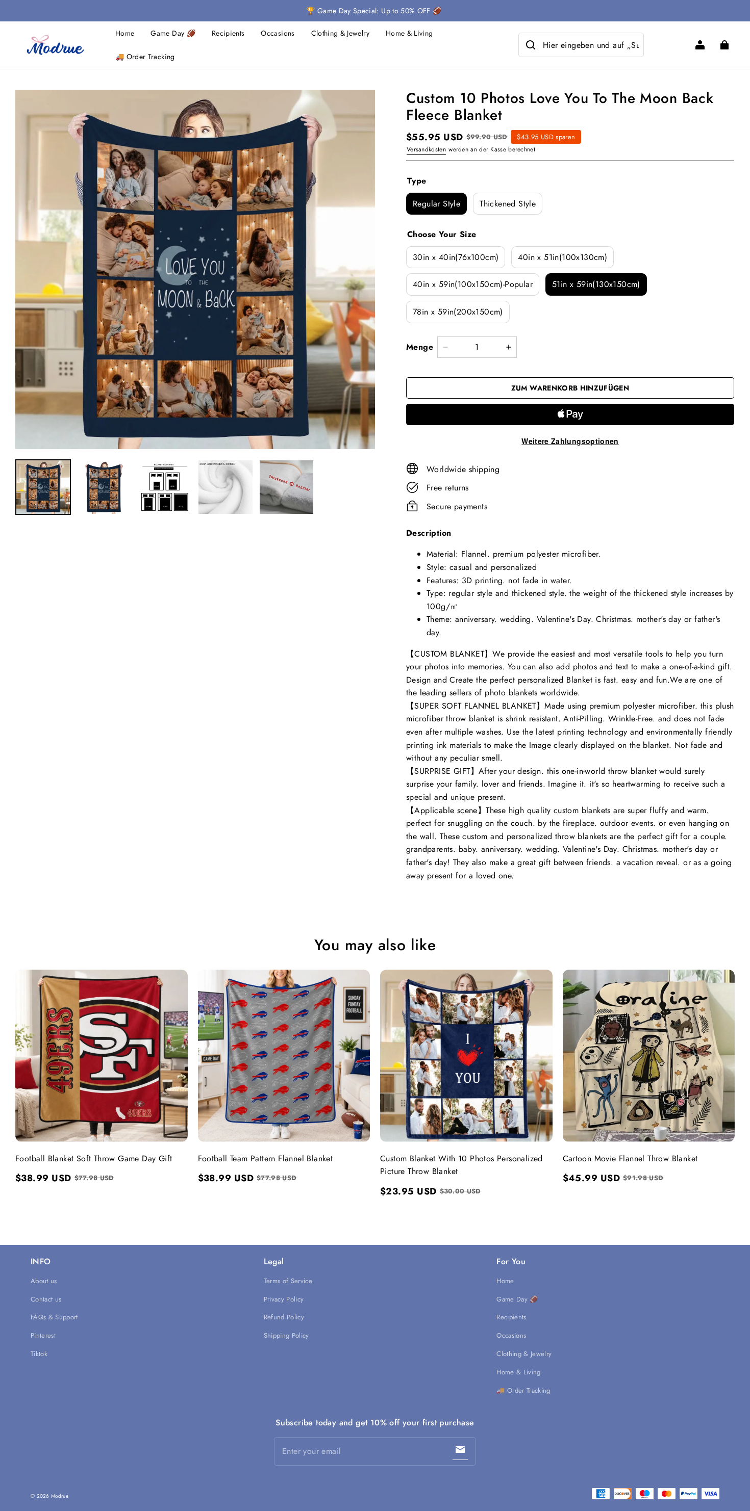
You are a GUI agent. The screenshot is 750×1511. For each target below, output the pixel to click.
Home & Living (409, 33)
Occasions (277, 33)
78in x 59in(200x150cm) (458, 312)
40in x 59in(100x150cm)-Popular (473, 284)
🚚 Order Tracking (145, 56)
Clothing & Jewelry (340, 33)
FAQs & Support (54, 1317)
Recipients (228, 33)
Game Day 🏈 (173, 33)
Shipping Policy (286, 1335)
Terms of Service (288, 1281)
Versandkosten (426, 149)
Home (124, 33)
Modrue (59, 1496)
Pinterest (43, 1335)
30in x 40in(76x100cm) (455, 257)
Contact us (46, 1299)
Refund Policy (284, 1317)
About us (44, 1281)
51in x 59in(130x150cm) (596, 284)
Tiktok (39, 1354)
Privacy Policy (284, 1299)
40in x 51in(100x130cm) (562, 257)
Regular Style (436, 204)
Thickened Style (508, 204)
